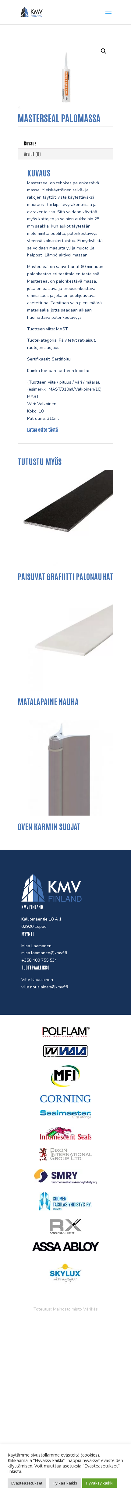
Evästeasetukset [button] (26, 1483)
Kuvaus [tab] (30, 143)
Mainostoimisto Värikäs (75, 1309)
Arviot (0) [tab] (32, 154)
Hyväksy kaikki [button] (99, 1483)
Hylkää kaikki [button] (65, 1483)
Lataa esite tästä (42, 429)
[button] (103, 51)
